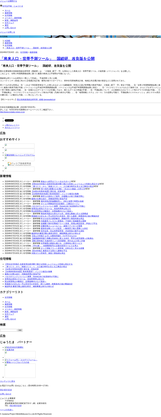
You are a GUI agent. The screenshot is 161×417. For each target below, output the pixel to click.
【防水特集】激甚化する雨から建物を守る (49, 251)
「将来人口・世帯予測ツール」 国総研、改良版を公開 (28, 48)
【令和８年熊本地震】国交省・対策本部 (48, 191)
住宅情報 (8, 15)
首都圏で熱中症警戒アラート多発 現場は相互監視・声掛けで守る (69, 223)
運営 (6, 25)
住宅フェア (9, 23)
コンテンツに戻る (7, 381)
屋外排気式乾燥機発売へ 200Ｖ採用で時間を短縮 (62, 201)
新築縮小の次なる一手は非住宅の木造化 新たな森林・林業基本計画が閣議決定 (65, 216)
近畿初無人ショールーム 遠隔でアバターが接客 (61, 226)
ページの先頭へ (6, 410)
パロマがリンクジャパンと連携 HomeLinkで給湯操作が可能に (58, 206)
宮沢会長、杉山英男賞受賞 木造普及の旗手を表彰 (62, 231)
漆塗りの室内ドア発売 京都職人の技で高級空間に (62, 196)
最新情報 (8, 13)
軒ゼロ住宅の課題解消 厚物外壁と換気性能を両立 (62, 219)
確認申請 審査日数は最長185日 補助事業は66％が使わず (55, 233)
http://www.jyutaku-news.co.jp (12, 112)
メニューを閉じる (7, 32)
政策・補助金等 (11, 20)
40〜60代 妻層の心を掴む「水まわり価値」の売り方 (63, 189)
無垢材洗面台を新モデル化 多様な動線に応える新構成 (64, 214)
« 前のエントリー (12, 125)
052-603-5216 (6, 390)
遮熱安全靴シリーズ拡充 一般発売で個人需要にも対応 (64, 228)
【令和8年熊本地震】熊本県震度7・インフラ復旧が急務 (55, 194)
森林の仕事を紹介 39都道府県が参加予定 (49, 199)
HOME (7, 41)
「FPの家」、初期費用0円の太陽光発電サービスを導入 (54, 246)
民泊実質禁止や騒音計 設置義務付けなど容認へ (52, 211)
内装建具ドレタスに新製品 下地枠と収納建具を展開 (63, 221)
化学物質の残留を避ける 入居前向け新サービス (61, 243)
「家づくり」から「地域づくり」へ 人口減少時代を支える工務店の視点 (62, 186)
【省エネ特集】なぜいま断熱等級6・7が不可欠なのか (54, 236)
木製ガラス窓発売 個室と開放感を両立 (48, 253)
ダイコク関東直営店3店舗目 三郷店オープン (60, 204)
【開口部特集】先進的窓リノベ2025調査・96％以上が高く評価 (58, 241)
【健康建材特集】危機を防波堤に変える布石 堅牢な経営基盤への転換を (62, 238)
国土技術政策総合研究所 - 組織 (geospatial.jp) (36, 100)
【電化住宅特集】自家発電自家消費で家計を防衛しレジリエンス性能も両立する (65, 184)
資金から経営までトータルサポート (56, 181)
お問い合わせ (10, 28)
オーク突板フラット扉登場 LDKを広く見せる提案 (62, 248)
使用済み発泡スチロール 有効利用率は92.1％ (51, 209)
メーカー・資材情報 (13, 18)
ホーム (7, 10)
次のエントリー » (12, 128)
